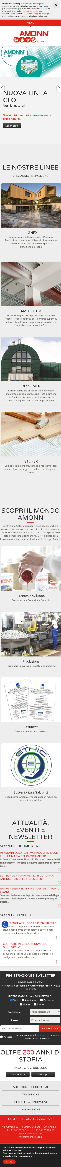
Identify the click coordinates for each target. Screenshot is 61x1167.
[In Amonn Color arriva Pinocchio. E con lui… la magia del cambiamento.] (59, 869)
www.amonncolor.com (30, 1133)
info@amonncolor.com (31, 1136)
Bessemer (48, 1000)
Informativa (43, 1035)
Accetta (9, 1162)
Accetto (8, 1037)
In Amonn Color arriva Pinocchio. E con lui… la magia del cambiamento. (29, 854)
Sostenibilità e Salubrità (31, 792)
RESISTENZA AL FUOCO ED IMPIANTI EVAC (29, 923)
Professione (14, 1012)
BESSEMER (31, 386)
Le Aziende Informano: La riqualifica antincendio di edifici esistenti (27, 877)
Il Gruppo (43, 1074)
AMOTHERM (31, 311)
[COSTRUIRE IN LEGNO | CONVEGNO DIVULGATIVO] (56, 962)
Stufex (40, 1004)
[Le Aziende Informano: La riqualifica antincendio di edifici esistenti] (59, 882)
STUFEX (31, 461)
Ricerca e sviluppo (31, 596)
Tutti (15, 1000)
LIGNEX (31, 233)
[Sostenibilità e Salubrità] (31, 765)
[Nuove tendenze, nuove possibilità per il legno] (59, 905)
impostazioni (25, 1156)
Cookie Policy (32, 14)
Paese (14, 1020)
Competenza (18, 1074)
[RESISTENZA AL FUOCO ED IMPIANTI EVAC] (56, 937)
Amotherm (30, 1000)
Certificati (31, 727)
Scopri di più (11, 125)
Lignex (26, 1004)
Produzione (31, 662)
